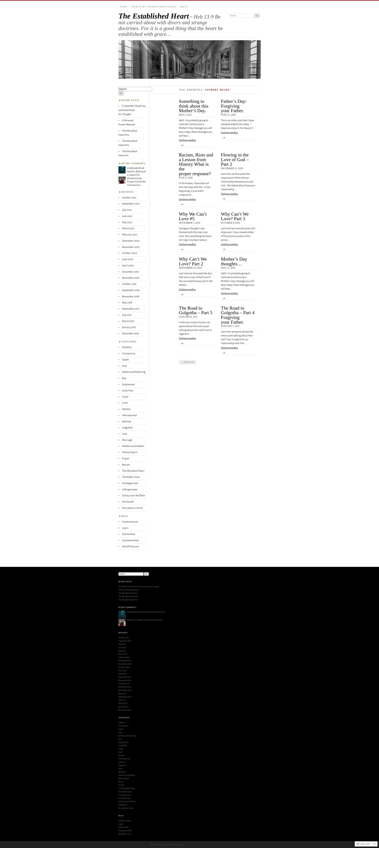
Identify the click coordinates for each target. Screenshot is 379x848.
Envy (124, 366)
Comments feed (130, 540)
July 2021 (127, 210)
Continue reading (187, 142)
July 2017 (127, 315)
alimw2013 (133, 178)
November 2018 (130, 296)
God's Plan (127, 390)
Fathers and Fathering (133, 372)
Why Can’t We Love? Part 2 (193, 261)
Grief (124, 403)
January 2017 (129, 327)
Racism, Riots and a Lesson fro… (153, 612)
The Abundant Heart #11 (128, 600)
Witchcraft (128, 501)
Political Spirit (129, 452)
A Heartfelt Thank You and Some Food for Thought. (132, 110)
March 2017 (128, 321)
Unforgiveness (129, 489)
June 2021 (127, 216)
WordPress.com (130, 546)
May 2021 (127, 222)
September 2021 (131, 203)
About (184, 6)
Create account (130, 521)
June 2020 (127, 259)
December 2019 (130, 271)
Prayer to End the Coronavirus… (151, 620)
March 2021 (128, 228)
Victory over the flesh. (133, 495)
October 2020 (129, 253)
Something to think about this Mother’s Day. (193, 106)
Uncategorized (130, 483)
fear (124, 378)
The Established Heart (153, 16)
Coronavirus (128, 353)
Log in (125, 528)
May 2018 (127, 302)
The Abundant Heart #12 (128, 597)
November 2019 (130, 277)
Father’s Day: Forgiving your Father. (234, 106)
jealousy (126, 421)
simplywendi (134, 168)
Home (123, 6)
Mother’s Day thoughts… (234, 261)
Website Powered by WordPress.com (167, 844)
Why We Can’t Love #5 (193, 216)
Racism (126, 464)
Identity (126, 409)
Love (124, 433)
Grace (125, 396)
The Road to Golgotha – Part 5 (195, 310)
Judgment (127, 427)
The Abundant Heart (133, 470)
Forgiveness (128, 384)
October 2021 (129, 197)
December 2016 (130, 333)
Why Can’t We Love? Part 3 (235, 216)
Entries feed (128, 534)
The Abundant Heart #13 (128, 593)
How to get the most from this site (154, 6)
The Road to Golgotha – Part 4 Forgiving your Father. (237, 315)
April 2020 (128, 265)
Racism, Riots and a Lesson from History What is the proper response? (196, 164)
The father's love (131, 477)
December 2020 (130, 240)
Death (125, 359)
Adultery (127, 347)
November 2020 (131, 247)
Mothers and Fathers (133, 446)
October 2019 (129, 284)
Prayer (125, 458)
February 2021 (129, 234)
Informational (129, 415)
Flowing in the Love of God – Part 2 (235, 159)
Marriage (127, 440)
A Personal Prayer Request (128, 590)
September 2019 (131, 290)
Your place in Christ (132, 508)
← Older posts (187, 362)
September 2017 (130, 308)
